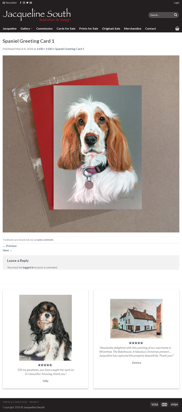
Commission (44, 28)
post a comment (45, 239)
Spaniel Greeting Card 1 (69, 48)
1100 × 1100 (44, 48)
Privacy (34, 402)
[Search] (176, 15)
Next (7, 250)
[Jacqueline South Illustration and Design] (37, 15)
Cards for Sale (66, 28)
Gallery (25, 28)
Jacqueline (10, 28)
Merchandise (132, 28)
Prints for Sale (88, 28)
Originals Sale (111, 28)
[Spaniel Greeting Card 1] (91, 143)
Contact (150, 28)
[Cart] (177, 28)
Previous (10, 245)
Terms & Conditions (15, 402)
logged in (28, 267)
